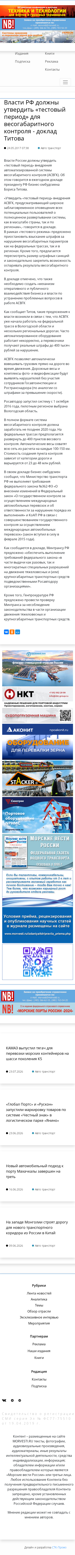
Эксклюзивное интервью (39, 1317)
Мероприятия (39, 1323)
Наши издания (39, 1351)
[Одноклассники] (12, 632)
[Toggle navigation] (65, 82)
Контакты (52, 69)
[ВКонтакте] (6, 632)
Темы (39, 1305)
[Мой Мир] (17, 632)
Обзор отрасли (39, 1311)
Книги (49, 53)
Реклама (51, 61)
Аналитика (39, 1299)
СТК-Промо (59, 1547)
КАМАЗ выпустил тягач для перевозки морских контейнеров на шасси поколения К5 (37, 1053)
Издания (21, 53)
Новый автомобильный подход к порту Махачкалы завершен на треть (34, 1171)
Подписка (22, 61)
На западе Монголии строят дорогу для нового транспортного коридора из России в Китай (37, 1227)
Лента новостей (39, 1293)
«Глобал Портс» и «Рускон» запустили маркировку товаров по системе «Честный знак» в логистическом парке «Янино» (36, 1112)
